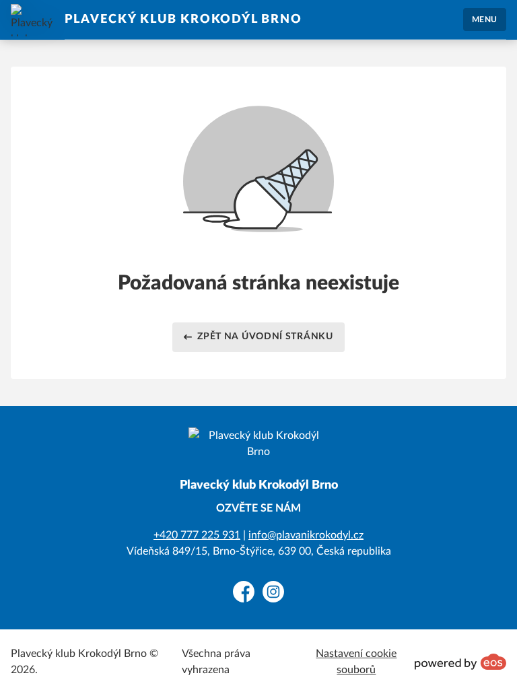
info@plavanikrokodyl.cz (306, 535)
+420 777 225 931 (196, 535)
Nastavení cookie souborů (356, 661)
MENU (484, 19)
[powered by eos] (460, 662)
